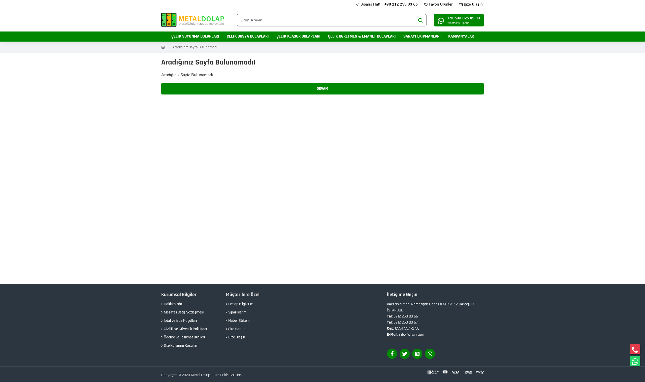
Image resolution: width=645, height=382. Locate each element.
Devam (322, 88)
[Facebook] (392, 354)
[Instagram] (417, 354)
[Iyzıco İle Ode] (455, 372)
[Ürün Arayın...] (420, 20)
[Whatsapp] (430, 354)
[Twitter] (405, 354)
